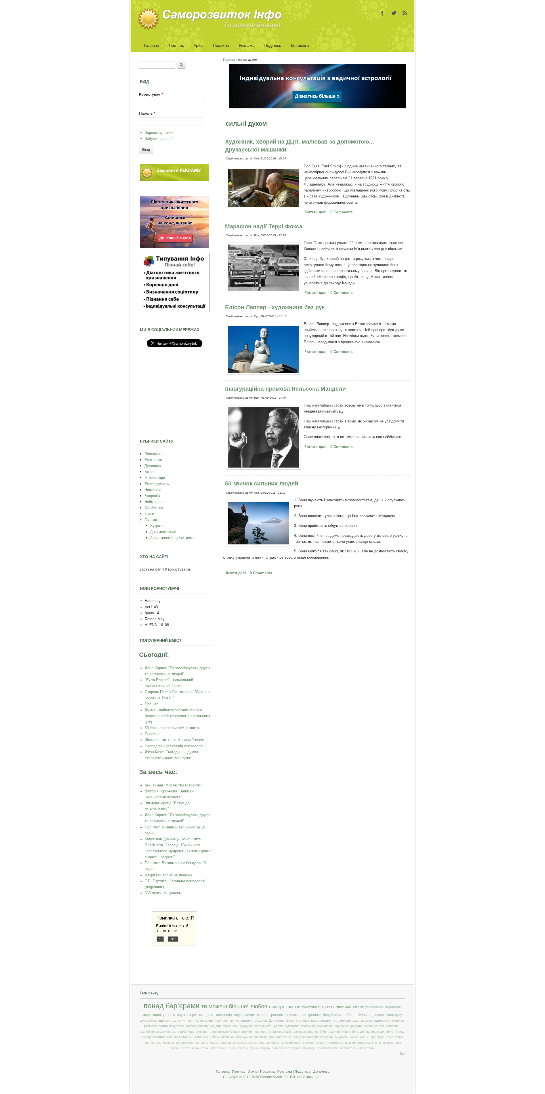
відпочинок (230, 1026)
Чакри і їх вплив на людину (168, 875)
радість (264, 1048)
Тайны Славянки (222, 1037)
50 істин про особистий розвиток (172, 728)
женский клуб (290, 1042)
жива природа (269, 1042)
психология (184, 1042)
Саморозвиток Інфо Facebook (382, 13)
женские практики (214, 1021)
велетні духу (395, 1031)
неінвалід (224, 1015)
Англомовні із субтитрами (172, 538)
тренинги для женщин (224, 1031)
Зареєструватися (159, 133)
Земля (376, 1042)
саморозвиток (284, 1006)
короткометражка (244, 1042)
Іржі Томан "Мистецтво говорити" (173, 785)
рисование (374, 1007)
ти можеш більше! (225, 1006)
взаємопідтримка (357, 1042)
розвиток (150, 1026)
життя (193, 1021)
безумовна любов (338, 1015)
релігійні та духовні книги (333, 1031)
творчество (263, 1031)
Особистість (154, 508)
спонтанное (218, 1048)
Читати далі (316, 212)
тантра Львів (282, 1031)
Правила (221, 45)
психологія (296, 1015)
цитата (164, 1021)
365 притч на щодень (163, 893)
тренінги (314, 1015)
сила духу (394, 1015)
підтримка (292, 1026)
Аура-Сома (385, 1037)
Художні (157, 525)
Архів (198, 45)
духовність (148, 1021)
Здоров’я (152, 496)
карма (354, 1037)
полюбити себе (327, 1048)
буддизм (246, 1026)
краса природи (220, 1042)
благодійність (263, 1026)
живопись (393, 1026)
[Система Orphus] (174, 944)
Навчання (152, 490)
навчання (201, 1042)
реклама (278, 1015)
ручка (254, 1048)
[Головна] (211, 29)
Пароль (147, 113)
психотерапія (241, 1021)
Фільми (150, 519)
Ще (402, 1054)
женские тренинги (314, 1042)
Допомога (300, 45)
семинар (397, 1020)
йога (355, 1031)
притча (196, 1015)
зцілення (179, 1021)
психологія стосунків (286, 1048)
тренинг (247, 1031)
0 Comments (341, 212)
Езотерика (153, 460)
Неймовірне (154, 502)
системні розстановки (313, 1021)
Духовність (154, 466)
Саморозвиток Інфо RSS (405, 13)
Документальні (163, 532)
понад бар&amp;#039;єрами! (313, 1037)
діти (218, 1026)
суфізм (156, 1042)
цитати (328, 1007)
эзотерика (178, 1031)
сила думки (243, 1037)
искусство (176, 1026)
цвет (398, 1042)
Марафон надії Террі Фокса (263, 226)
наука (239, 1015)
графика (260, 1021)
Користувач (151, 94)
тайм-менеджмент (370, 1015)
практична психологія (316, 1026)
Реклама (247, 45)
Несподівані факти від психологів (174, 746)
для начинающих (372, 1031)
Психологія (154, 454)
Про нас (176, 45)
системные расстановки (352, 1021)
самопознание (303, 1031)
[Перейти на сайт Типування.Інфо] (174, 311)
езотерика (336, 1042)
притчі (163, 1026)
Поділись (272, 45)
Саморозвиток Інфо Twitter (393, 13)
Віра (373, 1037)
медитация (151, 1015)
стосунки (180, 1015)
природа (309, 1048)
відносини (382, 1021)
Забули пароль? (159, 138)
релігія (278, 1026)
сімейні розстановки (184, 1048)
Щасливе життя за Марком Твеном (174, 740)
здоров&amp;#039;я (200, 1026)
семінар (169, 1042)
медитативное (257, 1015)
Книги (149, 514)
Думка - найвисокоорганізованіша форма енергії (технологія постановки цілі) (177, 716)
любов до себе (374, 1026)
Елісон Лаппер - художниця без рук (275, 307)
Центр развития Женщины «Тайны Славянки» (175, 1037)
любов (258, 1006)
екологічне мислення (155, 1031)
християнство (197, 1031)
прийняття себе (280, 1037)
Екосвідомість (156, 484)
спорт (358, 1007)
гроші (364, 1037)
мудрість (341, 1037)
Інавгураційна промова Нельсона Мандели (285, 389)
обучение (393, 1007)
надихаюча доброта (348, 1026)
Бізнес (150, 472)
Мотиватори (154, 478)
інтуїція (388, 1042)
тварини (343, 1007)
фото (290, 1021)
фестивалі (310, 1007)
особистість (348, 1048)
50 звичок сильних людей (261, 483)
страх (204, 1048)
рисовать (260, 1037)
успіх (167, 1015)
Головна (151, 45)
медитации (366, 1048)
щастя (209, 1015)
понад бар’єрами (172, 1006)
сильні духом (238, 1048)
